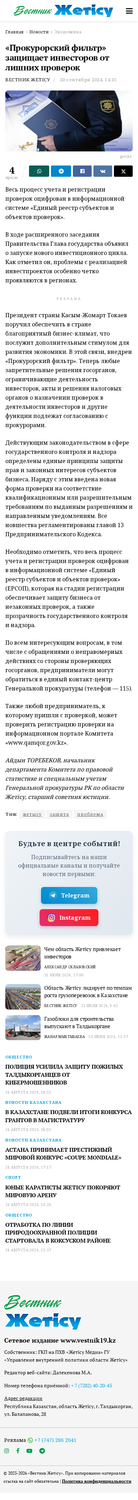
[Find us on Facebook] (17, 1451)
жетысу (32, 814)
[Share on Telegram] (61, 171)
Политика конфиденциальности (96, 1481)
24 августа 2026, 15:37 (28, 1250)
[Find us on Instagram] (6, 1451)
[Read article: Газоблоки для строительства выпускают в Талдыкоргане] (23, 1027)
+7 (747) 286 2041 (55, 1440)
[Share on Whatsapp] (39, 171)
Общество (18, 1057)
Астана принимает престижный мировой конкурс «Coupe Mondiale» (63, 1153)
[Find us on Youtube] (29, 1451)
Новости (39, 32)
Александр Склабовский (70, 966)
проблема (90, 814)
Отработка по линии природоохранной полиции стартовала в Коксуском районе (58, 1232)
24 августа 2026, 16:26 (28, 1204)
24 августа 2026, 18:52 (28, 1092)
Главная (14, 32)
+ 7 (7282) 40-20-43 (91, 1385)
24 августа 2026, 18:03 (28, 1129)
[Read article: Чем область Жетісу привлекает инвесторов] (23, 958)
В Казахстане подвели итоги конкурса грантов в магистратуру (68, 1116)
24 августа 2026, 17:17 (28, 1167)
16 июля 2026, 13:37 (108, 1036)
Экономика (67, 32)
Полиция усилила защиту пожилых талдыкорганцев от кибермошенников (64, 1074)
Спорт (13, 1177)
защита (59, 814)
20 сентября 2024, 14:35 (88, 79)
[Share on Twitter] (123, 171)
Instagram (75, 917)
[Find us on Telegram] (42, 1451)
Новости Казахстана (33, 1102)
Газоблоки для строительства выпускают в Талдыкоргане (79, 1022)
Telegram (75, 895)
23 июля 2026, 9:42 (99, 1005)
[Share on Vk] (102, 171)
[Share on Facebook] (82, 171)
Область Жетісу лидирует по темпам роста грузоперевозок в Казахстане (88, 991)
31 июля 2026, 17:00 (64, 975)
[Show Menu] (129, 10)
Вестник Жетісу (27, 79)
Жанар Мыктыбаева (64, 1036)
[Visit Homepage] (64, 11)
